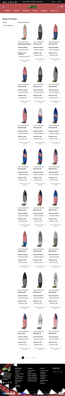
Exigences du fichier (32, 379)
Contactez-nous (18, 378)
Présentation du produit (31, 371)
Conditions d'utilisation (18, 385)
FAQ (16, 383)
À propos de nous (44, 370)
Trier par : (5, 22)
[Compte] (58, 7)
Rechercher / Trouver (18, 371)
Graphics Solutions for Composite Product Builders (32, 1)
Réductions (42, 383)
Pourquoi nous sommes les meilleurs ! (43, 377)
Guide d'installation (32, 381)
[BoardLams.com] (32, 6)
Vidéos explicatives (32, 375)
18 (34, 357)
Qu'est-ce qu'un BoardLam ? (18, 380)
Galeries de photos (32, 374)
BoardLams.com (48, 393)
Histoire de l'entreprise (43, 373)
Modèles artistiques (32, 377)
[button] (3, 7)
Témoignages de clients (44, 380)
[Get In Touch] (6, 7)
